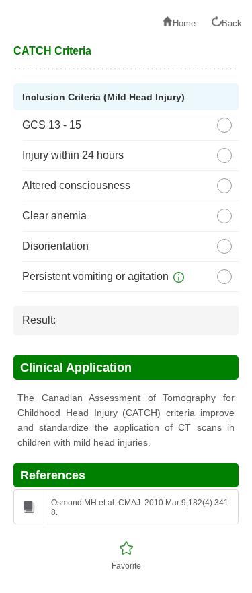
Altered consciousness (76, 185)
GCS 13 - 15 (51, 125)
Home (184, 23)
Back (232, 23)
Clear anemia (54, 215)
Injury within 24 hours (73, 155)
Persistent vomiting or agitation (95, 276)
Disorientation (55, 246)
